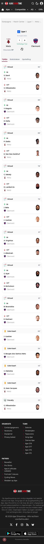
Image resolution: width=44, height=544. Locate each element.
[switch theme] (37, 3)
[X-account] (11, 524)
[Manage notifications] (4, 539)
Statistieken (15, 59)
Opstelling (26, 59)
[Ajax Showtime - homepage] (13, 3)
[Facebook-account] (16, 524)
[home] (2, 9)
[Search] (32, 3)
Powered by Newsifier (22, 539)
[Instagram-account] (22, 524)
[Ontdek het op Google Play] (13, 533)
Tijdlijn (4, 59)
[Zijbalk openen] (2, 3)
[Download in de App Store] (30, 533)
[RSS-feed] (27, 524)
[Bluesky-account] (32, 524)
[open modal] (41, 3)
